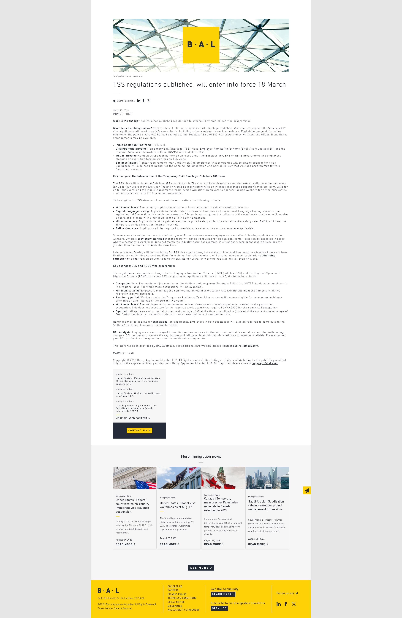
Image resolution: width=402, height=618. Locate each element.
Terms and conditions (182, 598)
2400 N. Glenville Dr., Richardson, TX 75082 (121, 598)
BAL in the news (137, 19)
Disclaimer (175, 606)
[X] (293, 604)
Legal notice (176, 602)
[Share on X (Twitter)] (149, 100)
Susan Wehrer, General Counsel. (115, 608)
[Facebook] (286, 604)
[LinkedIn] (279, 604)
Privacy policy (177, 594)
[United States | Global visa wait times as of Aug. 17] (179, 478)
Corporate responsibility (143, 13)
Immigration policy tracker (192, 13)
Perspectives (182, 7)
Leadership (133, 7)
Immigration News (122, 76)
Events (177, 19)
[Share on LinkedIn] (138, 100)
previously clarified (151, 239)
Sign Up (218, 608)
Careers (130, 25)
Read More (125, 544)
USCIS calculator (185, 25)
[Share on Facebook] (144, 100)
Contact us (175, 586)
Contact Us (138, 430)
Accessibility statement (184, 610)
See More (199, 568)
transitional (160, 322)
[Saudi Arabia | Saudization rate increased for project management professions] (267, 478)
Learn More (222, 594)
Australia (137, 76)
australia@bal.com (245, 346)
